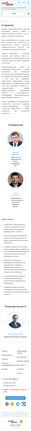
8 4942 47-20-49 (9, 386)
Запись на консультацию (15, 398)
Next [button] (28, 322)
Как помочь (21, 365)
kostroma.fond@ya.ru (11, 379)
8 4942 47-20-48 (9, 383)
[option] (15, 327)
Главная (4, 351)
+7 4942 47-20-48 (19, 2)
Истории (5, 369)
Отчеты (19, 373)
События (5, 359)
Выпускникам (21, 357)
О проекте (20, 369)
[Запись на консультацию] (24, 2)
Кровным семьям (23, 361)
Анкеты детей (7, 355)
